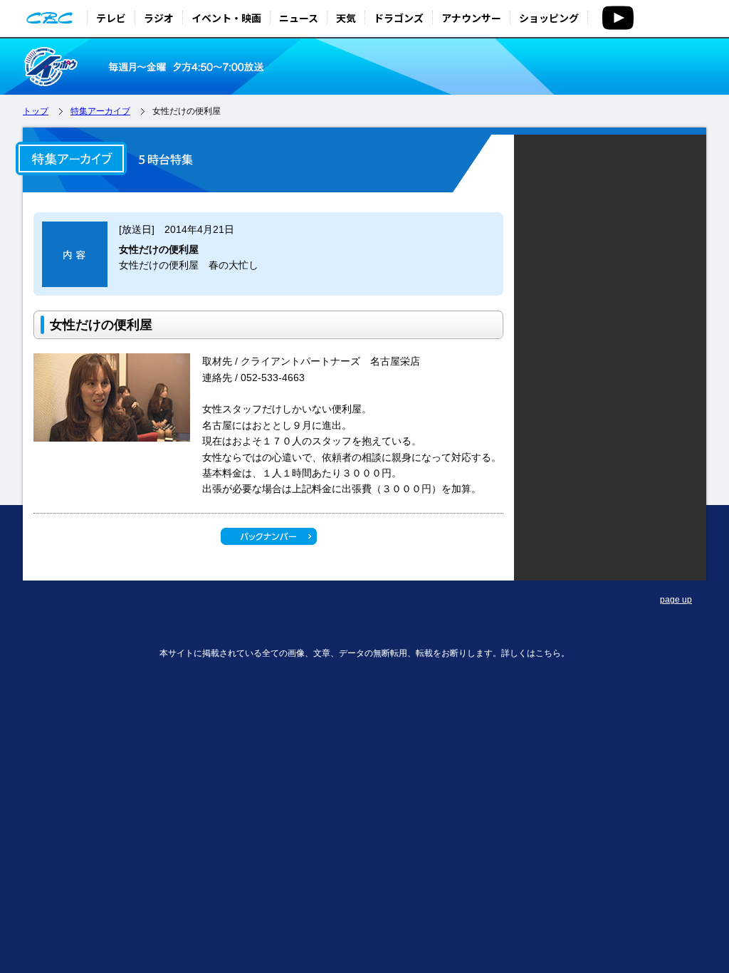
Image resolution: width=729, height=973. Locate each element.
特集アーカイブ (100, 111)
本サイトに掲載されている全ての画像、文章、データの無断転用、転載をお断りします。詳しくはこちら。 (364, 653)
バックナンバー (269, 536)
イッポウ (88, 66)
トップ (35, 111)
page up (676, 600)
